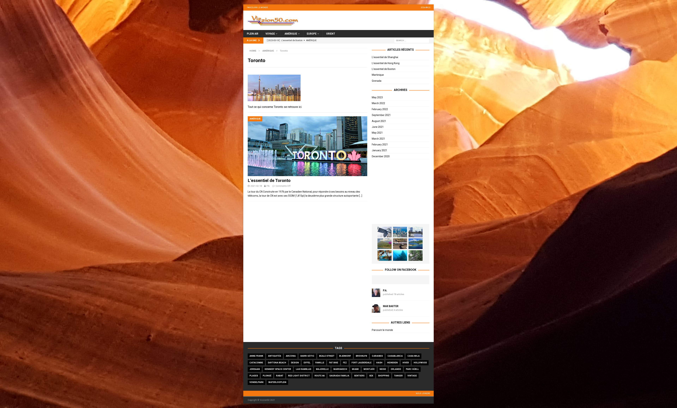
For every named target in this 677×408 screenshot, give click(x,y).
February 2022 (380, 109)
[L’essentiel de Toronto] (307, 146)
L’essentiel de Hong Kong (386, 63)
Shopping (383, 375)
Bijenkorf (345, 356)
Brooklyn (361, 356)
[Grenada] (400, 243)
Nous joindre (423, 393)
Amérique (291, 33)
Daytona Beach (277, 362)
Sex (371, 375)
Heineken (392, 362)
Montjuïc (369, 369)
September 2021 (381, 115)
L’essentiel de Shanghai (385, 57)
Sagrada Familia (339, 375)
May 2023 (377, 97)
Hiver (405, 362)
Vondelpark (256, 382)
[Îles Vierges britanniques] (384, 255)
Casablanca (395, 356)
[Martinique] (384, 243)
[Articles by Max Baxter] (376, 310)
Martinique (378, 74)
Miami (355, 369)
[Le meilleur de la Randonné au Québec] (415, 255)
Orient (330, 33)
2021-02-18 (256, 186)
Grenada (376, 80)
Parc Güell (412, 369)
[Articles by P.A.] (376, 295)
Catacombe (256, 362)
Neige (383, 369)
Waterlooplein (277, 382)
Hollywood (420, 362)
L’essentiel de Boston (383, 69)
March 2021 (378, 138)
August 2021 (379, 121)
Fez (345, 362)
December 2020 (381, 156)
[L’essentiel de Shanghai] (384, 232)
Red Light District (299, 375)
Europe (311, 33)
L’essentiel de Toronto (269, 180)
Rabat (279, 375)
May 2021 (377, 132)
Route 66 (320, 375)
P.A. (268, 186)
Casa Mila (413, 356)
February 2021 (380, 144)
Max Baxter (390, 306)
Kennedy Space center (278, 369)
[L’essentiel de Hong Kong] (400, 232)
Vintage (412, 375)
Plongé (267, 375)
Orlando (396, 369)
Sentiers (359, 375)
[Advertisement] (400, 192)
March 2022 (378, 103)
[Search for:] (411, 40)
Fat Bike (333, 362)
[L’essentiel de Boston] (415, 232)
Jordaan (254, 369)
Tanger (398, 375)
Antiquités (274, 356)
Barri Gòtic (307, 356)
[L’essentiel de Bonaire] (400, 255)
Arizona (291, 356)
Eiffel (307, 362)
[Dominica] (415, 243)
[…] (360, 195)
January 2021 (379, 150)
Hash (379, 362)
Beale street (326, 356)
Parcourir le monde (257, 7)
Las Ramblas (303, 369)
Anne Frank (256, 356)
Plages (253, 375)
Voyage (270, 33)
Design (295, 362)
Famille (319, 362)
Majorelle (322, 369)
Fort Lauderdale (361, 362)
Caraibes (377, 356)
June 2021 (378, 126)
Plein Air (252, 33)
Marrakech (340, 369)
